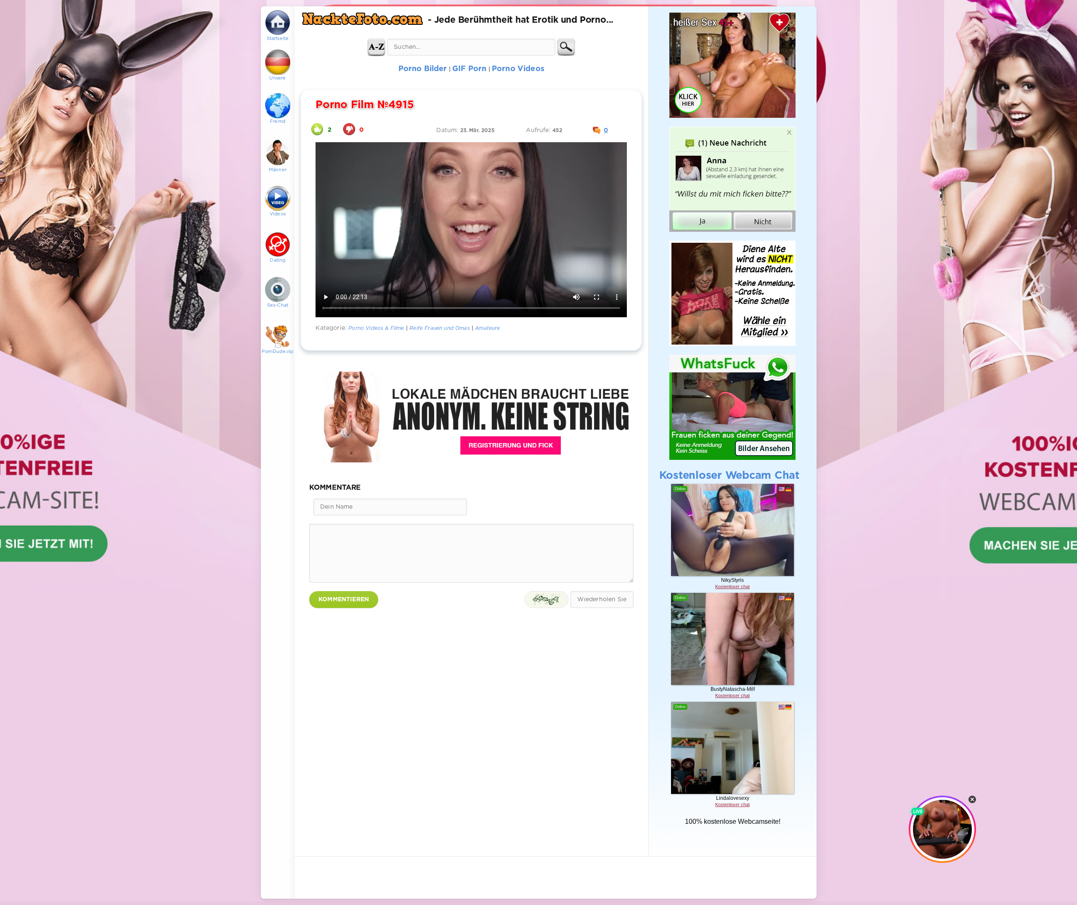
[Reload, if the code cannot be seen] (546, 599)
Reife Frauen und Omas (439, 328)
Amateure (487, 328)
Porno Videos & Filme (376, 328)
